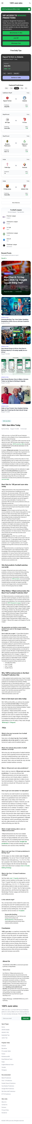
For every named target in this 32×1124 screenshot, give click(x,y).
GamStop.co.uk (7, 995)
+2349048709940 (17, 998)
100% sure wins (16, 3)
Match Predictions (6, 1078)
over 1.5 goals (14, 878)
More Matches (16, 202)
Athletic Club (24, 189)
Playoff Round (6, 114)
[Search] (30, 3)
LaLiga (4, 159)
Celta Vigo (7, 167)
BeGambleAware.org (8, 993)
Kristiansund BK (6, 1056)
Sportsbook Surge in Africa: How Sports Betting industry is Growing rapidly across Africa (14, 350)
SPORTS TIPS (8, 273)
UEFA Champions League (14, 603)
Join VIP (16, 38)
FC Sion (25, 122)
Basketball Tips (6, 1035)
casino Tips (4, 1037)
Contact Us (4, 1104)
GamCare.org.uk (18, 993)
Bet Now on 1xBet (16, 77)
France (3, 1053)
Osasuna (24, 167)
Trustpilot (21, 910)
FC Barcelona (7, 189)
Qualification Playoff (8, 59)
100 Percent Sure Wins (19, 444)
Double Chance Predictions (9, 1083)
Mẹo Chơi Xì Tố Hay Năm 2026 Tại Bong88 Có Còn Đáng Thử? (15, 280)
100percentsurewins (15, 973)
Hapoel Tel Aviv (7, 101)
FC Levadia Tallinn (6, 1051)
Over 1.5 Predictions (7, 1080)
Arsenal (4, 1045)
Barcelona (4, 1048)
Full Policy (5, 1000)
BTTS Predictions (6, 1094)
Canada (4, 1067)
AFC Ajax (7, 122)
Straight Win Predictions (8, 1088)
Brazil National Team (7, 1059)
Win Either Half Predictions (8, 1091)
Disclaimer (4, 1112)
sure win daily (5, 479)
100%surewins (16, 579)
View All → (4, 258)
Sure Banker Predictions (8, 1086)
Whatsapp (5, 722)
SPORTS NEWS (5, 1029)
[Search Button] (30, 3)
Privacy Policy (5, 1110)
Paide (3, 1062)
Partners (4, 1107)
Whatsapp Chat (16, 43)
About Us (4, 1102)
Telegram (13, 722)
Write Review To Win (16, 33)
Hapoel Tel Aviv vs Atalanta (13, 57)
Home (3, 1027)
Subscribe (26, 1018)
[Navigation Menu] (2, 3)
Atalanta (24, 101)
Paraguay (4, 1070)
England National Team (8, 1064)
